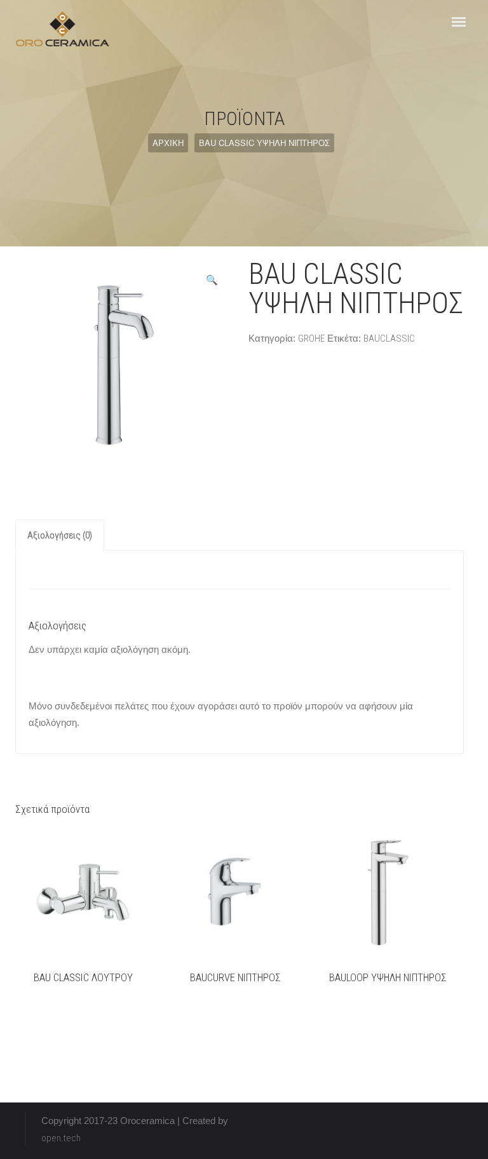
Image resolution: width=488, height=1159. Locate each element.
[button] (212, 280)
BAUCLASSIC (389, 338)
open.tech (61, 1138)
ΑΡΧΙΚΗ (168, 143)
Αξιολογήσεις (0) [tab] (59, 535)
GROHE (311, 338)
